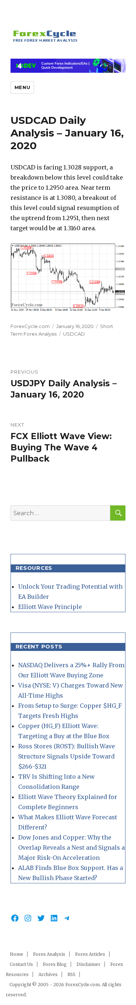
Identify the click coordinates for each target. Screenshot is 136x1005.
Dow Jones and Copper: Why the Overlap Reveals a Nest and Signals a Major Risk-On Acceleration (71, 847)
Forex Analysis (49, 954)
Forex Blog (55, 964)
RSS (71, 974)
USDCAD (74, 334)
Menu (22, 87)
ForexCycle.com (30, 326)
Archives (48, 974)
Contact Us (21, 964)
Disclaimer (88, 964)
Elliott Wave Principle (50, 606)
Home (16, 954)
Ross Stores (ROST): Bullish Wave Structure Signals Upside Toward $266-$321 (66, 756)
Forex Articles (90, 954)
